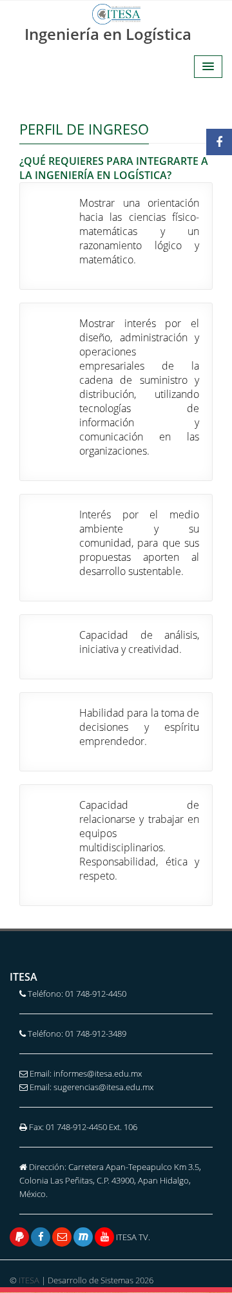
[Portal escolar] (19, 1237)
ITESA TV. (132, 1237)
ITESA (29, 1280)
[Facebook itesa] (40, 1237)
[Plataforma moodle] (83, 1237)
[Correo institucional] (62, 1237)
